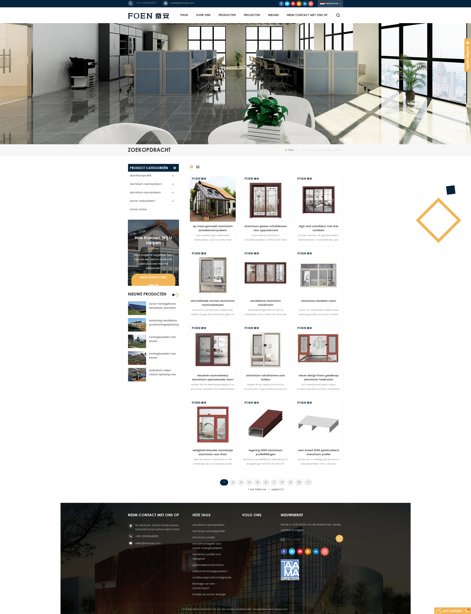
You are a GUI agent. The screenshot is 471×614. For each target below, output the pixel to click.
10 (299, 482)
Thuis (184, 15)
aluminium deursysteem (145, 192)
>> (308, 482)
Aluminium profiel (203, 537)
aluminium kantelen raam (318, 301)
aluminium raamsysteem (146, 184)
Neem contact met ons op (307, 15)
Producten (227, 15)
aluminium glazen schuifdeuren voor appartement (265, 228)
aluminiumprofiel (140, 175)
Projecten (252, 15)
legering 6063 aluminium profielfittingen (265, 452)
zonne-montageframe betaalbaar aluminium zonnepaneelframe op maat (162, 306)
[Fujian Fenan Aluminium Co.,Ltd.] (148, 16)
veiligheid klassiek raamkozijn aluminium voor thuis (212, 452)
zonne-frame (138, 209)
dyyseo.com (281, 609)
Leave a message (452, 611)
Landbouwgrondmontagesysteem (214, 577)
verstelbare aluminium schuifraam (265, 303)
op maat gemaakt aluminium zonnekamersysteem (213, 228)
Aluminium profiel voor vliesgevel (206, 556)
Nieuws (273, 15)
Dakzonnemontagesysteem (210, 571)
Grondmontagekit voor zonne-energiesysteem (207, 546)
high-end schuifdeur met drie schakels (318, 228)
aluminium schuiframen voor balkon (265, 378)
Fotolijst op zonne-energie (209, 594)
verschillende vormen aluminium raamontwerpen (213, 303)
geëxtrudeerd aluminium (208, 565)
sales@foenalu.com (182, 3)
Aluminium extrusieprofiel (208, 531)
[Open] (467, 55)
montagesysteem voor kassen (162, 339)
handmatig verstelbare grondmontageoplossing (164, 323)
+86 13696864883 (146, 3)
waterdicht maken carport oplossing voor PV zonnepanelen (162, 373)
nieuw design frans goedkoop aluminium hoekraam (319, 378)
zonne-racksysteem (142, 201)
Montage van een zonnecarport (203, 586)
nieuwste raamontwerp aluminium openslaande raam (212, 378)
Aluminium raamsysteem (208, 525)
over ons (203, 15)
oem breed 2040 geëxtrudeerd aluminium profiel (318, 452)
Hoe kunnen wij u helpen (153, 240)
